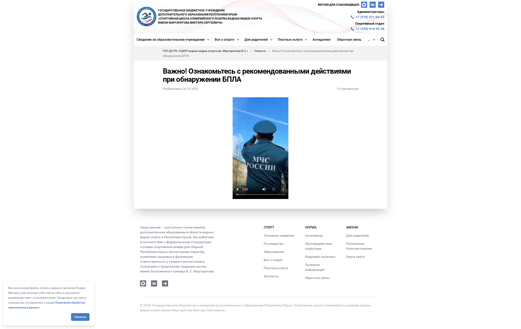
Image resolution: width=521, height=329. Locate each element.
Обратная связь (349, 40)
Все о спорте (224, 40)
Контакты (271, 276)
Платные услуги (290, 40)
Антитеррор (314, 235)
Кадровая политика (320, 257)
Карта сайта (355, 257)
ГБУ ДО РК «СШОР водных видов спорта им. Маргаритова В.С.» (205, 50)
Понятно (80, 317)
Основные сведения (279, 235)
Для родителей (256, 40)
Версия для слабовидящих (338, 4)
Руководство (273, 244)
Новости (260, 50)
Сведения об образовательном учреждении (171, 40)
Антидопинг (322, 40)
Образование (274, 252)
